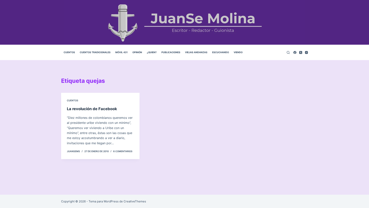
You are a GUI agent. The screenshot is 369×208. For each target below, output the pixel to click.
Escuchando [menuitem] (220, 52)
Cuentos (72, 100)
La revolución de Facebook (92, 109)
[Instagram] (306, 52)
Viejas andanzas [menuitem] (196, 52)
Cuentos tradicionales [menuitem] (95, 52)
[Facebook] (294, 52)
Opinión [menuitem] (137, 52)
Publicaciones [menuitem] (170, 52)
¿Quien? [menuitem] (152, 52)
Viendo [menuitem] (238, 52)
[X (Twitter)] (300, 52)
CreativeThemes (135, 201)
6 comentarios (122, 151)
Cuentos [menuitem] (69, 52)
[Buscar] (288, 52)
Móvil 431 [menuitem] (121, 52)
